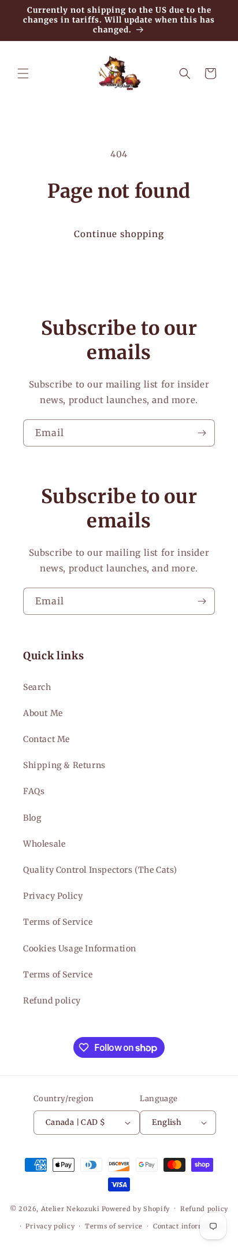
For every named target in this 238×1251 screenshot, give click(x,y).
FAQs (33, 791)
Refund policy (52, 1000)
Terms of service (114, 1226)
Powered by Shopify (136, 1208)
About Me (43, 713)
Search (37, 687)
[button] (23, 73)
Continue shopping (119, 233)
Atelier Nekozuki (70, 1208)
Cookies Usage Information (79, 948)
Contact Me (46, 739)
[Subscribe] (201, 432)
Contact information (187, 1226)
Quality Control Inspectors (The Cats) (100, 870)
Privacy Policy (53, 896)
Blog (32, 818)
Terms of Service (58, 922)
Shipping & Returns (64, 765)
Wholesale (44, 844)
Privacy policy (50, 1226)
